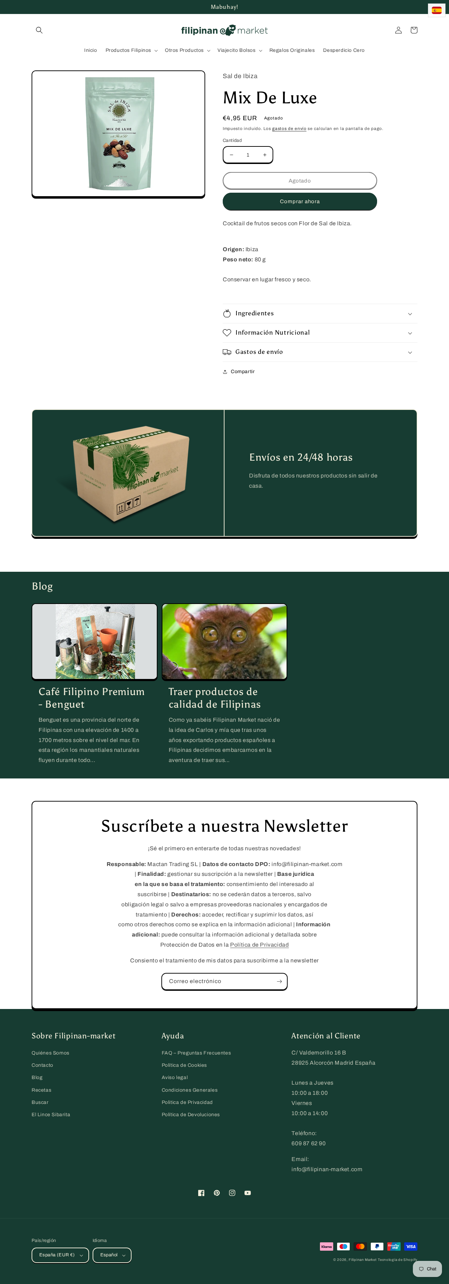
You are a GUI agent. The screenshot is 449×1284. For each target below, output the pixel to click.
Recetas (41, 1090)
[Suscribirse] (279, 981)
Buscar (40, 1102)
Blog (37, 1077)
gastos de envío (289, 128)
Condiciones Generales (190, 1090)
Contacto (42, 1065)
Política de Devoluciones (191, 1114)
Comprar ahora (300, 201)
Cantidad (232, 140)
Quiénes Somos (50, 1053)
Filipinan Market (362, 1260)
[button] (39, 30)
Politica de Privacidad (187, 1102)
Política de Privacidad (259, 945)
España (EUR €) (57, 1254)
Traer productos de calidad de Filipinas (215, 698)
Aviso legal (175, 1077)
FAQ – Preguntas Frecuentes (196, 1053)
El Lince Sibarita (51, 1114)
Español (109, 1254)
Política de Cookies (184, 1065)
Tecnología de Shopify (397, 1260)
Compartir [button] (243, 371)
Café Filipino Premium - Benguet (92, 698)
